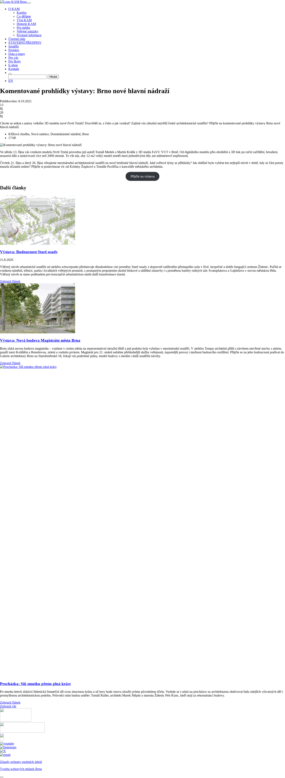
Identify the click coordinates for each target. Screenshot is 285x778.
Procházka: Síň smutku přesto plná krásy (35, 684)
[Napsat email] (5, 755)
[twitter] (3, 751)
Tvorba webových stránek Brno (21, 769)
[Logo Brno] (22, 731)
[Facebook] (2, 740)
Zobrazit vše (8, 706)
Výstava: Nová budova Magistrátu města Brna (40, 340)
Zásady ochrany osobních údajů (21, 762)
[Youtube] (7, 743)
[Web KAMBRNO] (15, 720)
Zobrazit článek (10, 281)
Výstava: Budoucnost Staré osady (29, 252)
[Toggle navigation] (29, 3)
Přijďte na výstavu (143, 176)
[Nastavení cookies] (1, 777)
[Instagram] (8, 747)
